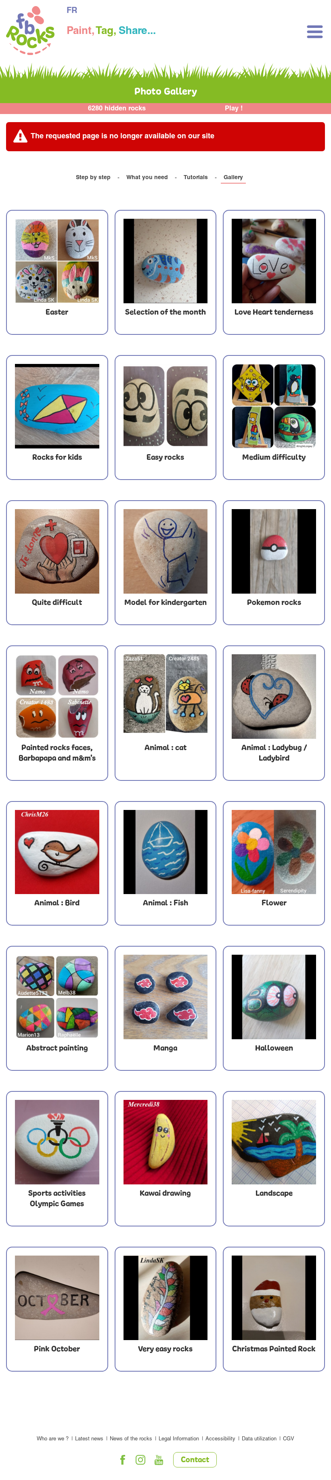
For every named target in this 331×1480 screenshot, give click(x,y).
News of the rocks (131, 1439)
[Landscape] (274, 1142)
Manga (165, 1048)
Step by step (93, 178)
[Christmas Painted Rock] (274, 1298)
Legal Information (179, 1439)
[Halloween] (274, 997)
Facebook (123, 1460)
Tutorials (196, 178)
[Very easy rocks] (166, 1298)
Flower (274, 903)
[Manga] (166, 997)
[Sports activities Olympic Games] (57, 1142)
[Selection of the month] (166, 261)
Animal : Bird (57, 903)
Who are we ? (53, 1439)
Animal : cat (165, 748)
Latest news (89, 1439)
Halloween (274, 1048)
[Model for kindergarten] (166, 551)
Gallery (233, 178)
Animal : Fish (165, 903)
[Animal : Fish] (166, 852)
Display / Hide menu (315, 31)
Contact (195, 1460)
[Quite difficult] (57, 551)
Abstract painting (57, 1048)
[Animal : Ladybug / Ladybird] (274, 696)
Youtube (159, 1460)
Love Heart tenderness (274, 313)
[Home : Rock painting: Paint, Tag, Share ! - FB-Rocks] (30, 31)
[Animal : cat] (166, 696)
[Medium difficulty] (274, 406)
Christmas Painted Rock (274, 1349)
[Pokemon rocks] (274, 551)
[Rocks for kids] (57, 406)
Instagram (141, 1460)
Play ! (234, 109)
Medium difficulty (274, 458)
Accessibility (220, 1439)
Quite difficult (57, 603)
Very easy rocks (165, 1349)
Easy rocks (165, 458)
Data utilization (259, 1439)
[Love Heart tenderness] (274, 261)
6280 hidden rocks (117, 109)
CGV (288, 1439)
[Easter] (57, 261)
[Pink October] (57, 1298)
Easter (57, 313)
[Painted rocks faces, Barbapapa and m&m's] (57, 696)
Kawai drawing (165, 1194)
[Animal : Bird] (57, 852)
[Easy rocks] (166, 406)
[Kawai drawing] (166, 1142)
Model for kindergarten (165, 603)
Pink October (57, 1349)
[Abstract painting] (57, 997)
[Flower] (274, 852)
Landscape (274, 1194)
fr (72, 11)
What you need (147, 178)
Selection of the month (165, 313)
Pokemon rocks (274, 603)
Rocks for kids (57, 458)
